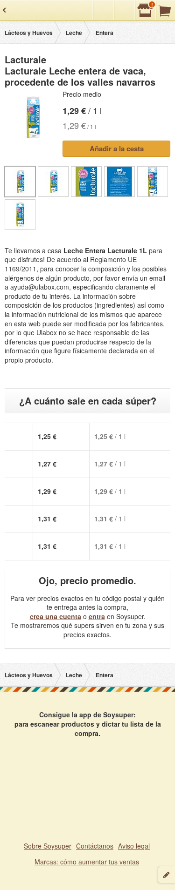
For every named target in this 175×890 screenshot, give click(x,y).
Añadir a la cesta (117, 148)
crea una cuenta (55, 616)
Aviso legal (134, 845)
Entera (104, 32)
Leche (74, 32)
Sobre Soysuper (47, 845)
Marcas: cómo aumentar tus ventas (87, 861)
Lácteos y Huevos (29, 32)
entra (97, 616)
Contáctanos (94, 845)
